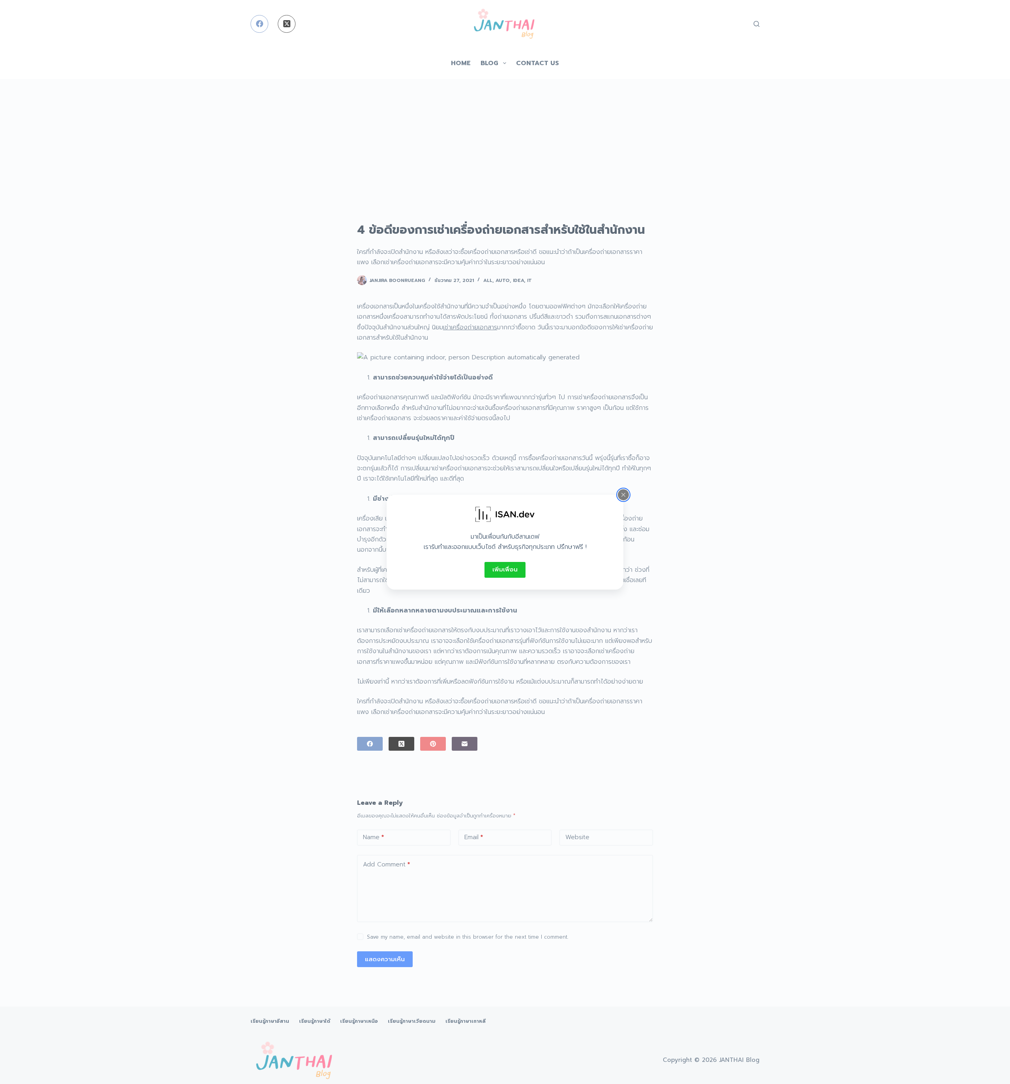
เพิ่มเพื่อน (505, 569)
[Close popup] (623, 494)
